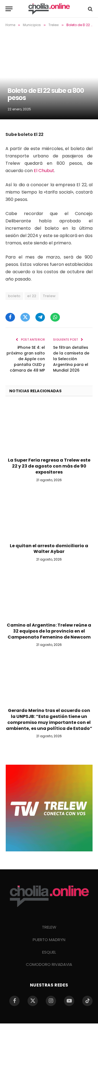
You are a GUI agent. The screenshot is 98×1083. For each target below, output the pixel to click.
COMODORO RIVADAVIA (49, 964)
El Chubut (44, 170)
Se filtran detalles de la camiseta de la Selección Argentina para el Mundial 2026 (71, 359)
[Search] (90, 9)
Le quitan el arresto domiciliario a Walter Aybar (49, 549)
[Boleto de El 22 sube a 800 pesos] (49, 75)
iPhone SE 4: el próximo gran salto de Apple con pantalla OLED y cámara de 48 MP (26, 359)
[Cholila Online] (49, 9)
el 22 (31, 295)
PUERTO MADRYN (49, 939)
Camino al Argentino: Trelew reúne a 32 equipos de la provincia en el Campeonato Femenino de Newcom (49, 631)
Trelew (49, 295)
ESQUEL (49, 952)
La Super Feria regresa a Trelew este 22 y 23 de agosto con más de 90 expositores (49, 466)
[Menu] (9, 9)
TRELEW (49, 927)
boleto (14, 295)
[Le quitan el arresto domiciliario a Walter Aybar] (49, 514)
